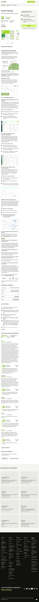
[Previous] (8, 43)
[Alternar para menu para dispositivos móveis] (37, 2)
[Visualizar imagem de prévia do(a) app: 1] (8, 35)
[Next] (12, 43)
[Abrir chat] (36, 599)
